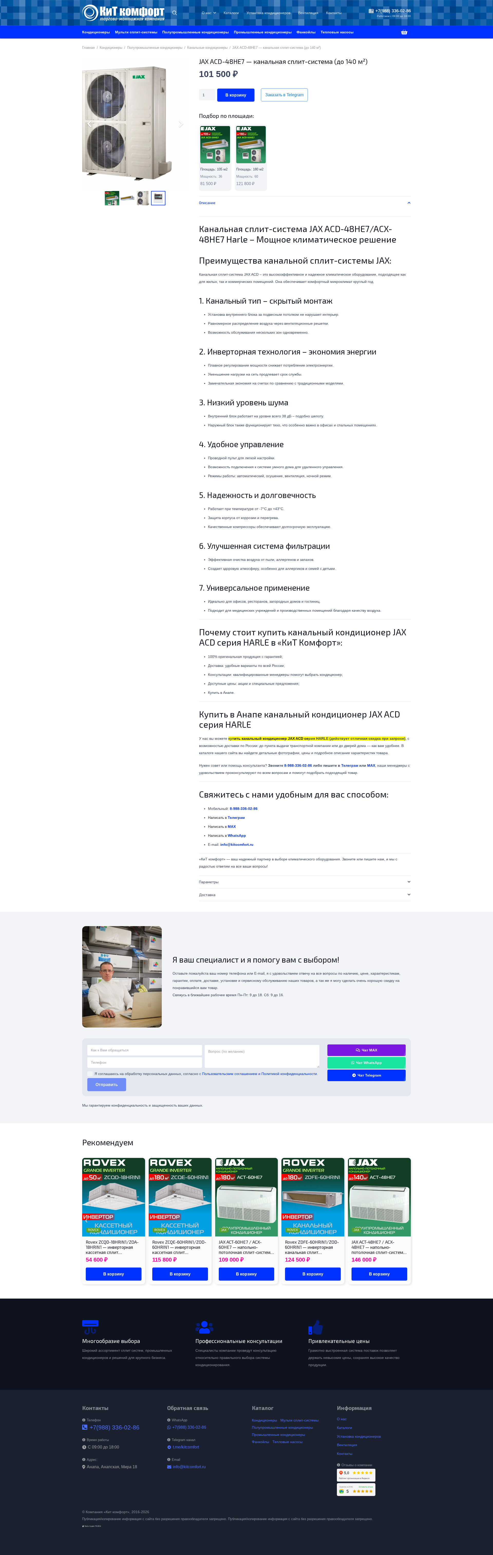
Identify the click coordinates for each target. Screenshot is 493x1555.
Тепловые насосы (287, 1442)
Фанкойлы (260, 1442)
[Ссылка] (215, 158)
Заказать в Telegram (284, 95)
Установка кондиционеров (359, 1436)
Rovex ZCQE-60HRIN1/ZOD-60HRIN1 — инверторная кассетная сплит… (179, 1247)
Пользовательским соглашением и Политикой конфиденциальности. (260, 1074)
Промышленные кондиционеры (278, 1435)
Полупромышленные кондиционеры (154, 48)
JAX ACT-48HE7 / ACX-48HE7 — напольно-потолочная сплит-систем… (379, 1247)
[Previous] (86, 1221)
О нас (342, 1419)
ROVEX (93, 1230)
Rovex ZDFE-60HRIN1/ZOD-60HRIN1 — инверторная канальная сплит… (312, 1247)
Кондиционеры (111, 48)
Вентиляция (347, 1445)
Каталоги (344, 1428)
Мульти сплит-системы (299, 1420)
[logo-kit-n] (123, 13)
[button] (174, 12)
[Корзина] (404, 32)
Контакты (344, 1454)
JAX (223, 1230)
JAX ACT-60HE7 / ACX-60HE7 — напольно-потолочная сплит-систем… (246, 1247)
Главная (88, 48)
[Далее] (406, 1221)
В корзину (235, 95)
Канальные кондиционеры (207, 48)
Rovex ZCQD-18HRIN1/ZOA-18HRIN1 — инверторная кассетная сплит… (112, 1247)
